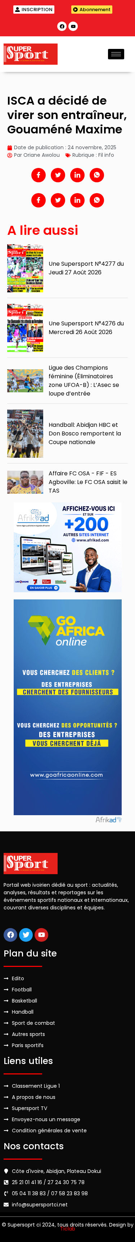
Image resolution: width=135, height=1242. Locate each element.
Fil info (106, 155)
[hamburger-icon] (116, 54)
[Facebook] (62, 26)
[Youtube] (73, 26)
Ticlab (67, 1228)
